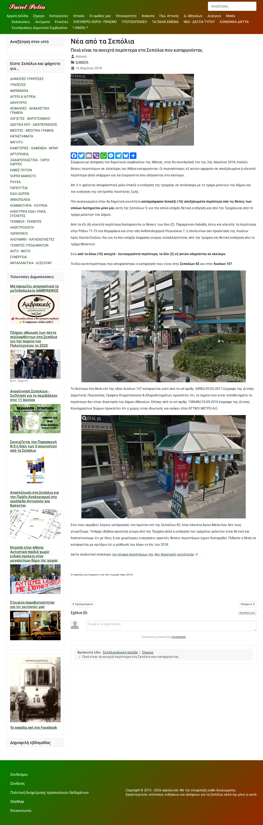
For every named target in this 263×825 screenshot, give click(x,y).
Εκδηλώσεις (21, 22)
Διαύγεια (214, 16)
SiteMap (17, 802)
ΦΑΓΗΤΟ (16, 142)
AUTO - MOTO (20, 251)
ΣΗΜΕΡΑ (82, 62)
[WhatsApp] (103, 155)
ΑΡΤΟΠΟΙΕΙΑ (19, 154)
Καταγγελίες (58, 16)
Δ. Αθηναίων (193, 16)
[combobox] (232, 6)
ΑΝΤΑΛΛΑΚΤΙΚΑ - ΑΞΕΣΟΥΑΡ (31, 263)
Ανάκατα (148, 16)
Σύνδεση (17, 784)
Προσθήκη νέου (247, 612)
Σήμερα (38, 16)
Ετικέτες (61, 22)
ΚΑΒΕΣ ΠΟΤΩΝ (21, 170)
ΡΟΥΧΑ (15, 182)
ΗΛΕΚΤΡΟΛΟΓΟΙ (22, 227)
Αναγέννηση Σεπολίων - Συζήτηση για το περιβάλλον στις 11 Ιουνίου (33, 395)
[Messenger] (111, 155)
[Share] (133, 155)
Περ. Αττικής (169, 16)
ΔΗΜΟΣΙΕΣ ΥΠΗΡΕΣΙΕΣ (27, 79)
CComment (178, 637)
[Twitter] (81, 155)
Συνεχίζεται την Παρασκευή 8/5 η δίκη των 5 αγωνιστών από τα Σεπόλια (33, 446)
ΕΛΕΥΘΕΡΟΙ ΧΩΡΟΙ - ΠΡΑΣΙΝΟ (95, 22)
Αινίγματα (42, 22)
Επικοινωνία (20, 811)
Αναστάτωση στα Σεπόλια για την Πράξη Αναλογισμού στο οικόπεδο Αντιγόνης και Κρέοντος (34, 499)
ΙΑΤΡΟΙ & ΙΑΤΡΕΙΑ (23, 97)
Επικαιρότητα (126, 16)
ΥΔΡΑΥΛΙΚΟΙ (19, 233)
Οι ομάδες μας (100, 16)
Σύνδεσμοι (19, 775)
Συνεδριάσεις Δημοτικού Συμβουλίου (39, 28)
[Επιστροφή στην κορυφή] (256, 818)
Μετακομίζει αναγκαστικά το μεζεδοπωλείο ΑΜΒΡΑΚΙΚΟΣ (34, 288)
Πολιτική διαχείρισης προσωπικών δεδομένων (49, 793)
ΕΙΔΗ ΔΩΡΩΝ (19, 194)
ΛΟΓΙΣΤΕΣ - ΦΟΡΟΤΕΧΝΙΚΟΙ (30, 119)
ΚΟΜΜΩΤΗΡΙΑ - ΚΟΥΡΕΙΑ (28, 206)
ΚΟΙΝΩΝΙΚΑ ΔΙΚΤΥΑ (234, 22)
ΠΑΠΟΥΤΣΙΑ (19, 188)
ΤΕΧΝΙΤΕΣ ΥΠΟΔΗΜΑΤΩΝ (29, 245)
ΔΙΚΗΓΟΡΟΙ (18, 103)
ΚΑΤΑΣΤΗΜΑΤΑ (21, 136)
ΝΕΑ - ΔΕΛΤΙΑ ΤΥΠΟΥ (199, 22)
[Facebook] (74, 155)
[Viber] (96, 155)
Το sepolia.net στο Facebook (33, 728)
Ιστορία (78, 16)
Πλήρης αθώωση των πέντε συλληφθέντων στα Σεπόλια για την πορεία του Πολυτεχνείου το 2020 (33, 339)
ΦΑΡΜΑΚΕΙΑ (19, 91)
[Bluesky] (125, 155)
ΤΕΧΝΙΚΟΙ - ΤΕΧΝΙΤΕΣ (26, 222)
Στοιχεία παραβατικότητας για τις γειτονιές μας (32, 604)
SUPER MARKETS (23, 176)
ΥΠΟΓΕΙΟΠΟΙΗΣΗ (134, 22)
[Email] (88, 155)
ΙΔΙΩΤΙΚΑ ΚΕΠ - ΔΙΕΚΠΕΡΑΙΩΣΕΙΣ (33, 125)
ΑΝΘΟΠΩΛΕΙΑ (20, 200)
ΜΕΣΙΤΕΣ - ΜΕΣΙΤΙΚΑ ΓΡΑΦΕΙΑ (32, 130)
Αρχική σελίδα (17, 16)
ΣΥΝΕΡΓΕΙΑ (18, 257)
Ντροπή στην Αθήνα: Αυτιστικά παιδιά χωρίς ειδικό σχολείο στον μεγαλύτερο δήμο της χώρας (34, 554)
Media (230, 16)
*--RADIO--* (80, 28)
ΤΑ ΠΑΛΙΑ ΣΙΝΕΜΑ (165, 22)
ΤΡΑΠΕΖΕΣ (18, 85)
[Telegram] (118, 155)
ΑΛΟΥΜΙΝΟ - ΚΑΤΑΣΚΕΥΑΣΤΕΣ (32, 239)
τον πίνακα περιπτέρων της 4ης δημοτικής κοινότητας (153, 554)
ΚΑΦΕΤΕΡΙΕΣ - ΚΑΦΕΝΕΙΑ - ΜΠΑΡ (34, 148)
